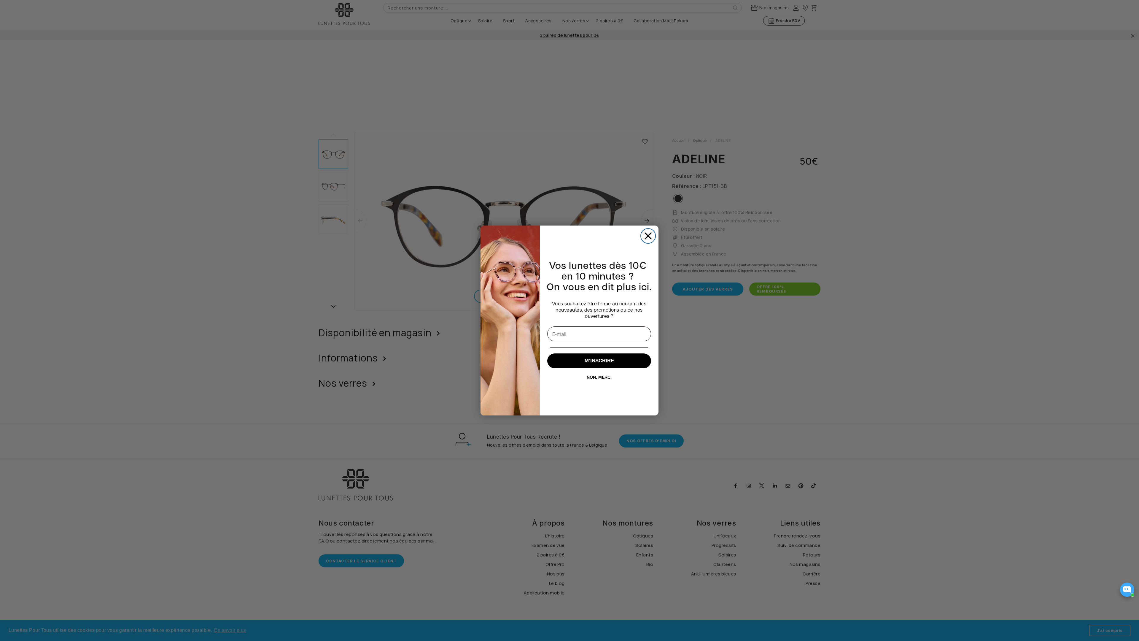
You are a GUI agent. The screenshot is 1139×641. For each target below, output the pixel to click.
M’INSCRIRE (599, 361)
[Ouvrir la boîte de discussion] (1127, 590)
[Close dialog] (648, 236)
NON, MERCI (599, 377)
